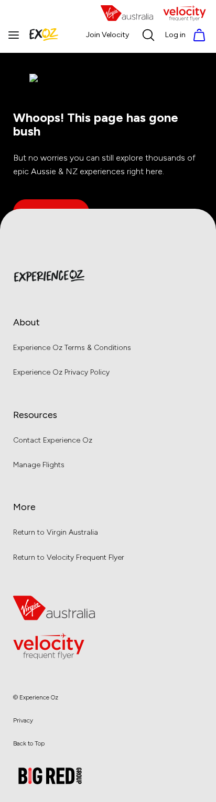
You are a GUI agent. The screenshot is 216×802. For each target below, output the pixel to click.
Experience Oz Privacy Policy (61, 372)
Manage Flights (38, 465)
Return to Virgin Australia (55, 532)
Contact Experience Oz (52, 440)
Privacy (23, 720)
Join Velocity (107, 35)
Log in (175, 35)
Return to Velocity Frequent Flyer (68, 557)
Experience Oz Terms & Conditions (72, 348)
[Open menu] (13, 35)
